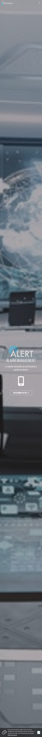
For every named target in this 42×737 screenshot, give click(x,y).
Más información (12, 735)
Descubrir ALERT (20, 392)
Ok (38, 732)
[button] (39, 2)
